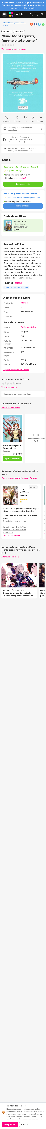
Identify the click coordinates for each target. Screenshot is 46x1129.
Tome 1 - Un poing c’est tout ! (15, 521)
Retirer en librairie (23, 206)
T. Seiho (6, 451)
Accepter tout (10, 1124)
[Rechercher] (31, 14)
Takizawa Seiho (28, 327)
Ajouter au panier (23, 184)
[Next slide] (40, 83)
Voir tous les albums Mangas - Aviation (19, 478)
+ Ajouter (18, 282)
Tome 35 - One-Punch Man (14, 529)
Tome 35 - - (8, 532)
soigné (23, 178)
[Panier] (36, 14)
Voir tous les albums (10, 407)
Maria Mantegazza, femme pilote (14, 24)
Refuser (24, 1124)
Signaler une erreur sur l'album (16, 369)
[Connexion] (42, 14)
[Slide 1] (22, 109)
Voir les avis (6, 49)
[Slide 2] (24, 109)
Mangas (25, 303)
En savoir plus (30, 8)
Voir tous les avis (9, 387)
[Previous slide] (6, 83)
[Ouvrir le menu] (4, 14)
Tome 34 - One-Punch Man (14, 527)
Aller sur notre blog (10, 556)
